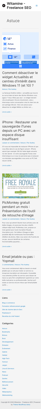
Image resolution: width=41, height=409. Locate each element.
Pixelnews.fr (6, 313)
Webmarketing (7, 395)
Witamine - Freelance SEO (19, 5)
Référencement (7, 382)
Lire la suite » (6, 112)
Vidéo (4, 388)
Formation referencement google (13, 306)
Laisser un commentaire (10, 143)
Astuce (4, 89)
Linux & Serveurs (8, 368)
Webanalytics (7, 392)
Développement (7, 342)
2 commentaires (8, 264)
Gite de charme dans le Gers (12, 309)
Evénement (6, 348)
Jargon (4, 365)
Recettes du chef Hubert (11, 316)
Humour (5, 362)
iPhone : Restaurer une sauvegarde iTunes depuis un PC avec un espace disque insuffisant (19, 130)
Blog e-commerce (8, 303)
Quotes (4, 378)
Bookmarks (6, 332)
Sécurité (5, 385)
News (4, 372)
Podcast (5, 375)
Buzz (4, 338)
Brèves (4, 335)
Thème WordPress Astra (21, 404)
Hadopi (4, 355)
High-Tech (5, 358)
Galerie (4, 352)
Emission (5, 345)
